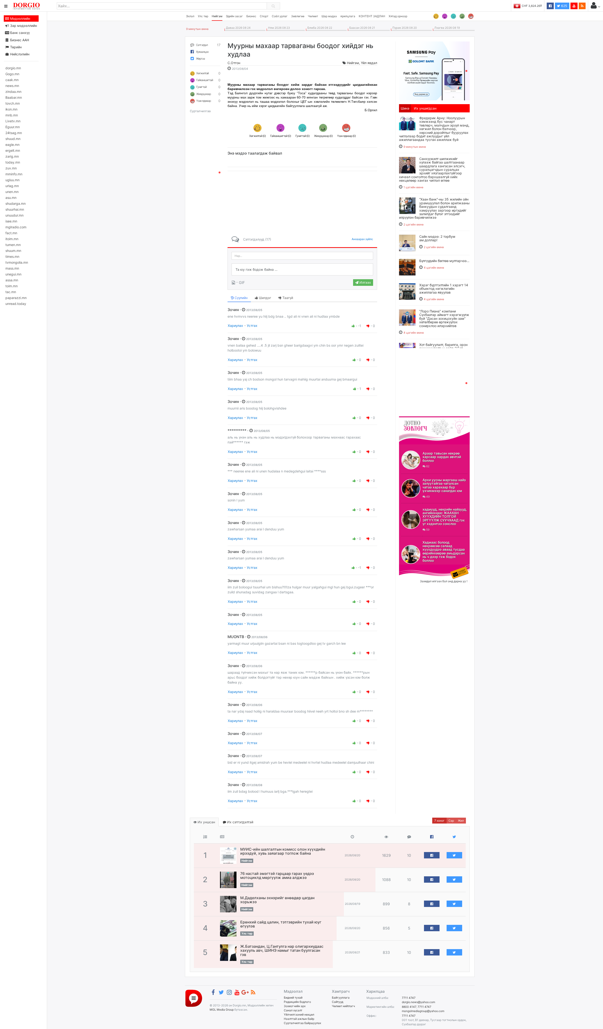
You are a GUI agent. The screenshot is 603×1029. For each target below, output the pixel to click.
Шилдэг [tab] (264, 298)
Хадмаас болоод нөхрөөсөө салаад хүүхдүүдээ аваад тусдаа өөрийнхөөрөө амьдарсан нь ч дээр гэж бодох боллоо (444, 551)
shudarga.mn (15, 203)
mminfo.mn (13, 174)
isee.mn (11, 221)
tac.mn (10, 292)
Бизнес (251, 16)
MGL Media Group (222, 1009)
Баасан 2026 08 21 (361, 27)
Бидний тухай (293, 997)
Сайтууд (337, 1002)
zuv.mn (11, 168)
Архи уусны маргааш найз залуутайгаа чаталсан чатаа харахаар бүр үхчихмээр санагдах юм (444, 485)
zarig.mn (12, 156)
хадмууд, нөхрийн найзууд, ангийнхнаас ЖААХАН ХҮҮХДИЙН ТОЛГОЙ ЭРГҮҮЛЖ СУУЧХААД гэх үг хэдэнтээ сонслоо (445, 516)
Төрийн (15, 47)
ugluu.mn (12, 180)
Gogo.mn (12, 74)
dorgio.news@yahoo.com (418, 1002)
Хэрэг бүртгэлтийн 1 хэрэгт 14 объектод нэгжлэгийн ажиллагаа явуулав (443, 288)
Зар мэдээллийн (23, 26)
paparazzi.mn (16, 298)
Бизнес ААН (19, 40)
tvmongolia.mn (16, 262)
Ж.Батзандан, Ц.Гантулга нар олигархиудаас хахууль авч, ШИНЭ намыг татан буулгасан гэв (281, 950)
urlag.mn (12, 186)
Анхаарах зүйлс (362, 239)
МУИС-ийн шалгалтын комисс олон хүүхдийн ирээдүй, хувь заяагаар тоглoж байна (282, 851)
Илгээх (365, 282)
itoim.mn (11, 239)
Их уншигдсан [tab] (425, 108)
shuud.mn (12, 139)
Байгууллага (341, 997)
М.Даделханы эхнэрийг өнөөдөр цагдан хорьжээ (277, 899)
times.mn (12, 256)
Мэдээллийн (19, 18)
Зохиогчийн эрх (295, 1006)
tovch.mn (12, 103)
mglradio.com (15, 227)
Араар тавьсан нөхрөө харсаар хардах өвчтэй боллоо (442, 457)
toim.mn (11, 286)
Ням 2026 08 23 (278, 27)
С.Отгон (234, 63)
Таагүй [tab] (287, 298)
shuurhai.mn (14, 209)
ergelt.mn (12, 150)
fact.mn (11, 233)
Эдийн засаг (234, 16)
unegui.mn (13, 274)
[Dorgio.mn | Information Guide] (194, 998)
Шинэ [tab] (405, 108)
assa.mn (11, 280)
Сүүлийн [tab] (241, 298)
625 (563, 6)
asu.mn (10, 198)
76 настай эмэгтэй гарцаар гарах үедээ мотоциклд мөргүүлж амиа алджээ (277, 875)
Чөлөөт (313, 16)
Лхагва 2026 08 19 (446, 27)
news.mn (12, 86)
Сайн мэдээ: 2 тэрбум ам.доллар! (437, 238)
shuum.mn (13, 251)
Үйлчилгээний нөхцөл (299, 1014)
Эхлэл (190, 16)
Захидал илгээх (413, 567)
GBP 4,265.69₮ (532, 6)
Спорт (264, 16)
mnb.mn (11, 115)
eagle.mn (12, 145)
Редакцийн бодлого (297, 1002)
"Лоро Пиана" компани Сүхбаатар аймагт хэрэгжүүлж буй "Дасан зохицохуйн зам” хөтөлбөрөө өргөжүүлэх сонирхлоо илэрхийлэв (444, 318)
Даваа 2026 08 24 (237, 27)
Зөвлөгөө (297, 16)
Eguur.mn (12, 127)
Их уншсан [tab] (206, 822)
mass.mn (12, 268)
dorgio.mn (13, 68)
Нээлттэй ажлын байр (299, 1019)
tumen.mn (13, 245)
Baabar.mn (13, 97)
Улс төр (203, 16)
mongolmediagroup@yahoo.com (423, 1011)
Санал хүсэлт (293, 1010)
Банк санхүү (19, 33)
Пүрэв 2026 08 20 (404, 27)
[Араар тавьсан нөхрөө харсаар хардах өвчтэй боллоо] (410, 460)
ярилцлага (347, 16)
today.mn (12, 162)
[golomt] (434, 70)
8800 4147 (409, 1007)
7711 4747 (409, 998)
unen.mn (12, 192)
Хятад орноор (398, 16)
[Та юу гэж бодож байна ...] (302, 269)
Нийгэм (217, 16)
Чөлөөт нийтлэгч (343, 1006)
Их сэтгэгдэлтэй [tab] (239, 822)
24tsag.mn (13, 133)
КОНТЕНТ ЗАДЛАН (372, 16)
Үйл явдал (369, 63)
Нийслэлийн (19, 54)
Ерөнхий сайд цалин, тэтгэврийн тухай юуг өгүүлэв (280, 924)
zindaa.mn (13, 92)
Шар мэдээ (329, 16)
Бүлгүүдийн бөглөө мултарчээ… (444, 261)
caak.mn (12, 80)
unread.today (15, 304)
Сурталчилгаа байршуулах (302, 1023)
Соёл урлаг (280, 16)
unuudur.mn (14, 215)
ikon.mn (11, 109)
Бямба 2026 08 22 (319, 27)
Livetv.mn (12, 121)
